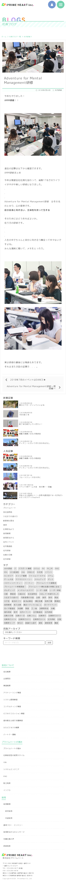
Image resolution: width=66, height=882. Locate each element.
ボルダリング (9, 590)
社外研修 (6, 559)
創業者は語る (8, 520)
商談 (56, 597)
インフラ (6, 790)
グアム (50, 576)
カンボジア (8, 576)
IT (15, 568)
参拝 (5, 525)
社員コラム (31, 615)
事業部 (13, 594)
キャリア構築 (21, 576)
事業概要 (6, 685)
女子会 (7, 601)
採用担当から (8, 538)
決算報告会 (44, 608)
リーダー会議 (41, 590)
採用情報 (6, 533)
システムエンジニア (11, 769)
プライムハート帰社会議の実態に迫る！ (44, 586)
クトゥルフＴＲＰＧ (37, 576)
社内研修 (27, 37)
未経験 (20, 608)
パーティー (29, 583)
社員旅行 (42, 615)
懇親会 (57, 601)
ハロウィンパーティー (13, 583)
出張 (38, 597)
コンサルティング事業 (12, 706)
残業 (27, 608)
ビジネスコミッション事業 (13, 713)
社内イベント (8, 542)
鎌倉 (56, 623)
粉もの (20, 623)
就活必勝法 (28, 601)
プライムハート (9, 508)
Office (37, 568)
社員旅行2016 (39, 619)
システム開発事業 (10, 699)
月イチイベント (50, 605)
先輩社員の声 (8, 839)
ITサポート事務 (25, 568)
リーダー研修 (55, 590)
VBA (23, 572)
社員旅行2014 (10, 619)
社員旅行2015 (25, 619)
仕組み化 (21, 594)
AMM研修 (8, 568)
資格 (40, 623)
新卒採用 (8, 811)
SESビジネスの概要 (11, 727)
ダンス (50, 579)
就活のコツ (16, 601)
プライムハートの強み (12, 748)
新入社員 (17, 605)
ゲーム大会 (8, 579)
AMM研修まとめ (12, 172)
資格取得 (48, 623)
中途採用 (8, 818)
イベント (48, 572)
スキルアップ (39, 579)
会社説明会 (7, 512)
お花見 (40, 572)
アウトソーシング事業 (12, 692)
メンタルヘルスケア (25, 590)
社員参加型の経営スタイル (13, 755)
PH (43, 568)
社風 (59, 619)
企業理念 (6, 678)
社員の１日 (20, 615)
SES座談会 (14, 572)
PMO (57, 568)
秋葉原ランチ (9, 623)
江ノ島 (34, 608)
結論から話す (30, 623)
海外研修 (7, 612)
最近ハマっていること (32, 605)
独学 (15, 612)
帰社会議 (38, 601)
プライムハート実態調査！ (15, 586)
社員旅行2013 (55, 615)
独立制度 (6, 783)
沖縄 (53, 608)
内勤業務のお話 (27, 597)
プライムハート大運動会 (46, 583)
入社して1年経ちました (49, 594)
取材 (50, 597)
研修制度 (6, 846)
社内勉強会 (7, 546)
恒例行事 (48, 601)
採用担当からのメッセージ (13, 832)
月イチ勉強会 (9, 608)
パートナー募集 (9, 734)
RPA (6, 572)
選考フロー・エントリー (13, 825)
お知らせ (31, 572)
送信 (49, 642)
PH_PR (50, 568)
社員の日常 (7, 555)
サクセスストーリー (24, 579)
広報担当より (8, 529)
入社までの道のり (10, 516)
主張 (6, 594)
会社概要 (6, 672)
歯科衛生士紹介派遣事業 (13, 720)
